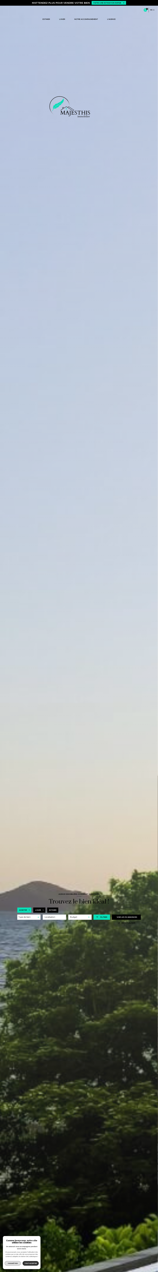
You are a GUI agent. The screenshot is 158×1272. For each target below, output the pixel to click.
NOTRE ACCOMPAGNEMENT (86, 19)
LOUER (62, 19)
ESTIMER (46, 19)
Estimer (52, 910)
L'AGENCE (111, 19)
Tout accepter (31, 1263)
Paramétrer (13, 1263)
